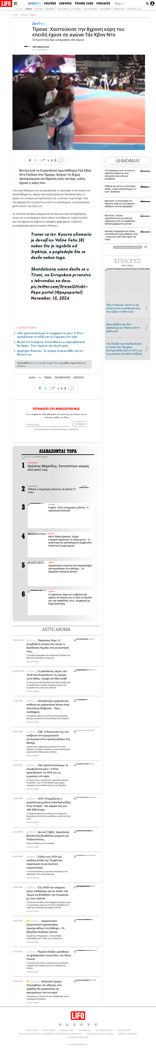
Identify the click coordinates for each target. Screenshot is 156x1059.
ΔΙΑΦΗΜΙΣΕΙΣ (84, 1030)
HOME (15, 15)
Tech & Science (90, 9)
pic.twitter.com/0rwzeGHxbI (58, 287)
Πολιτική (38, 9)
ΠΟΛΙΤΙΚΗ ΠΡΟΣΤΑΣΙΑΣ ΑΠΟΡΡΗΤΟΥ (64, 429)
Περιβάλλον (119, 9)
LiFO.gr (37, 363)
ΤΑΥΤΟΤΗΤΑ (32, 1030)
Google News (52, 363)
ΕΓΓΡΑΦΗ (79, 424)
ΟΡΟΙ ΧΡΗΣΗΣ (39, 429)
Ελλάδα (19, 9)
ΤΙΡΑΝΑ (47, 377)
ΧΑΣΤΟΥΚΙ (79, 377)
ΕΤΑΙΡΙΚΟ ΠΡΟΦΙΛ (104, 1030)
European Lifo (134, 9)
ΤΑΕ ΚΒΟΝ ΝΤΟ (62, 377)
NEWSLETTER (66, 1030)
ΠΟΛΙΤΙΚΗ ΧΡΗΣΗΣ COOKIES (100, 1034)
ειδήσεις (21, 366)
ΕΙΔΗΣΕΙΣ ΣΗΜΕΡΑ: (27, 327)
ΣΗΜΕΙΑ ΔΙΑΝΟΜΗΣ (127, 1034)
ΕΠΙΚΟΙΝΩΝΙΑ (48, 1030)
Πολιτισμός (63, 9)
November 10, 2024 (50, 299)
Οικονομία (50, 9)
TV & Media (76, 9)
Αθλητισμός (105, 9)
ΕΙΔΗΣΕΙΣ (24, 15)
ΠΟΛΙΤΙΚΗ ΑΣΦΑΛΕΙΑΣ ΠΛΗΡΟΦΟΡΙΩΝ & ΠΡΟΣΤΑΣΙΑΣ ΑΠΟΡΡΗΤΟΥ (50, 1034)
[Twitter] (142, 146)
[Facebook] (137, 146)
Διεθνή (28, 9)
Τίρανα (49, 174)
